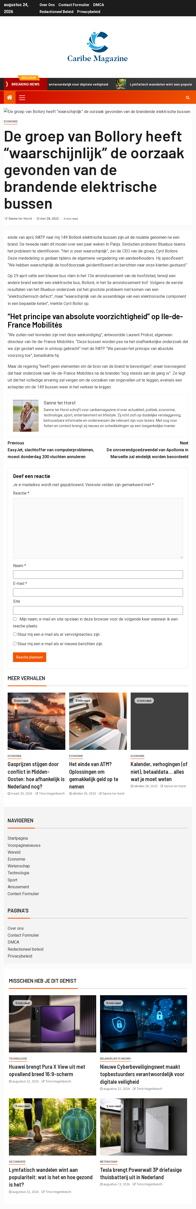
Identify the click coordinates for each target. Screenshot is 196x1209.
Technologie (18, 872)
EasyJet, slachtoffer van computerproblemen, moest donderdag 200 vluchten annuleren (51, 450)
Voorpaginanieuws (24, 845)
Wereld (14, 852)
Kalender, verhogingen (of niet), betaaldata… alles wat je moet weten (159, 771)
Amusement (18, 886)
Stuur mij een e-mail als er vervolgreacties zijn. (58, 634)
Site (16, 601)
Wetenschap (19, 866)
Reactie (21, 493)
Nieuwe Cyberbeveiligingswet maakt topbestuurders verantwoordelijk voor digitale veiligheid (142, 1074)
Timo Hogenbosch (52, 793)
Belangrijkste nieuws (115, 1058)
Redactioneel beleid (57, 12)
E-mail (20, 583)
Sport (12, 880)
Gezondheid (17, 1161)
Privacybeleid (88, 12)
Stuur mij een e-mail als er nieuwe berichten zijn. (60, 643)
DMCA (98, 5)
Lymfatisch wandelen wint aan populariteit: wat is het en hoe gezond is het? (51, 1177)
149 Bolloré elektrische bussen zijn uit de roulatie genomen (114, 237)
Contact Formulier (74, 5)
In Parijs (113, 244)
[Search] (188, 97)
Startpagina (18, 838)
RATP (40, 237)
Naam (19, 565)
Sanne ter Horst (20, 218)
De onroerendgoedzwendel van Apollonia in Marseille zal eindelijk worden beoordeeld (147, 450)
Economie (11, 121)
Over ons (47, 5)
